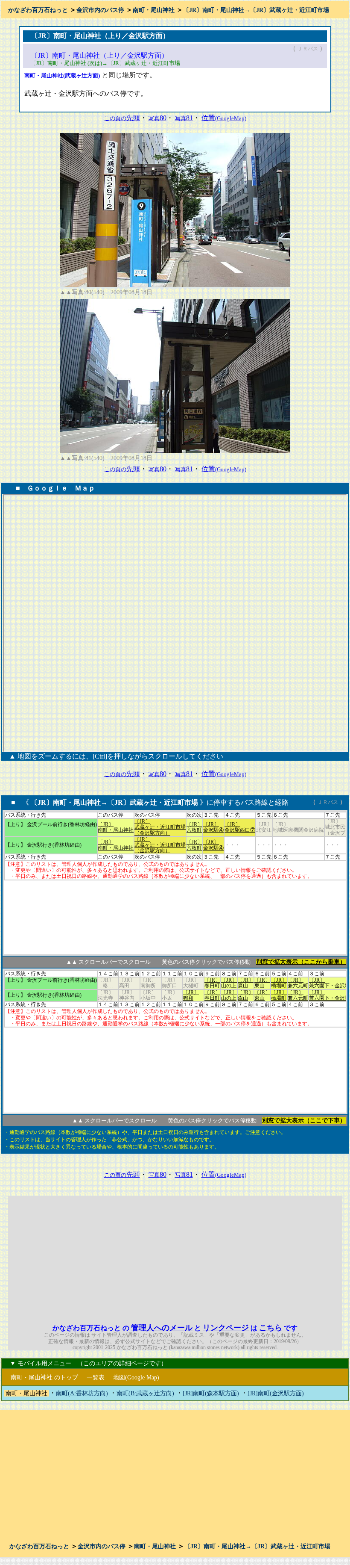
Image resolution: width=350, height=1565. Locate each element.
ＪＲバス (308, 49)
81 (184, 117)
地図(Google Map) (136, 1377)
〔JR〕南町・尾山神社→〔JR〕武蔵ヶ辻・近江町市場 (256, 10)
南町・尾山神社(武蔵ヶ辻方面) (62, 75)
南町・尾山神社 (154, 10)
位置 (223, 117)
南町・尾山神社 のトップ (44, 1377)
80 (157, 117)
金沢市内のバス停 (100, 10)
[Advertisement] (263, 1256)
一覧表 (96, 1377)
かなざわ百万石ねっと (38, 10)
